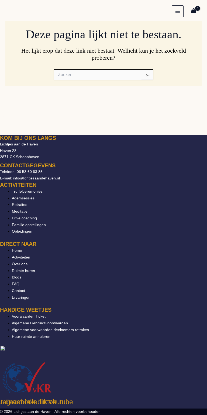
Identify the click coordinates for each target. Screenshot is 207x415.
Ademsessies (23, 198)
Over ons (19, 264)
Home (17, 250)
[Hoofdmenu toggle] (178, 11)
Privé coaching (24, 218)
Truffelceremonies (27, 191)
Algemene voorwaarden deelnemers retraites (50, 330)
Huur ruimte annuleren (31, 336)
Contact (18, 290)
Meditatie (19, 211)
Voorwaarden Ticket (29, 316)
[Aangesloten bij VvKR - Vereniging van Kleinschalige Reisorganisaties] (27, 377)
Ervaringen (21, 297)
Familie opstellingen (29, 225)
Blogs (16, 277)
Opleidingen (22, 231)
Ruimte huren (23, 270)
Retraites (19, 204)
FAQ (15, 284)
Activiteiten (21, 257)
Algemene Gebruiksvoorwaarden (40, 323)
